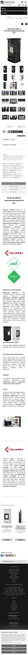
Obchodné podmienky (14, 569)
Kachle (20, 17)
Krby (14, 600)
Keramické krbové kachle (21, 18)
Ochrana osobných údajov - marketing (14, 591)
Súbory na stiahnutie (13, 186)
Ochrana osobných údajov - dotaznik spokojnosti (14, 593)
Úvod (15, 17)
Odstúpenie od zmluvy (14, 572)
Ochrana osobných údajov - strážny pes (14, 588)
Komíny (14, 603)
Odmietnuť (14, 652)
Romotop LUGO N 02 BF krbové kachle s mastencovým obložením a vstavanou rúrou (20, 528)
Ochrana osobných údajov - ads (14, 594)
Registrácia (14, 609)
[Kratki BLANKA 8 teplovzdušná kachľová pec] (14, 63)
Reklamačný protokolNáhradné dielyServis (14, 578)
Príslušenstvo (14, 605)
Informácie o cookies (17, 642)
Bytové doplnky (14, 606)
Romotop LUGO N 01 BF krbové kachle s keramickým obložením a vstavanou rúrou (7, 528)
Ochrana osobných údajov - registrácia (14, 590)
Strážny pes (13, 191)
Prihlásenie (14, 608)
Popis (13, 183)
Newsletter (14, 575)
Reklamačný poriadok (14, 571)
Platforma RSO (14, 574)
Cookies (14, 581)
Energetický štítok (13, 189)
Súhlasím (14, 645)
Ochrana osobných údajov (14, 587)
